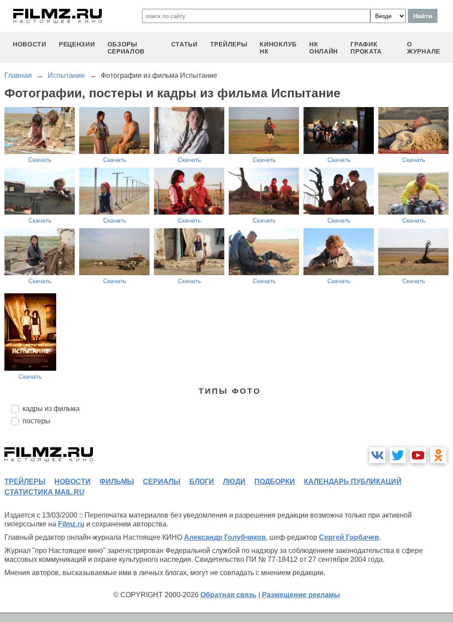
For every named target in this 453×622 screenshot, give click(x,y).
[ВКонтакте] (377, 455)
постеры (36, 421)
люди (234, 481)
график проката (366, 48)
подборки (274, 481)
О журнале (423, 48)
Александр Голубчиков (225, 537)
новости (29, 44)
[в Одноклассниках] (438, 455)
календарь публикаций (353, 481)
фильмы (117, 481)
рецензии (77, 44)
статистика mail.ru (44, 492)
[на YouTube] (418, 455)
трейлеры (229, 44)
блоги (201, 481)
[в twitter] (398, 455)
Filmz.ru (71, 524)
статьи (184, 44)
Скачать (39, 159)
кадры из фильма (51, 408)
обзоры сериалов (126, 48)
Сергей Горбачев (349, 537)
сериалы (161, 481)
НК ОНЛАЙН (323, 48)
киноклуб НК (278, 48)
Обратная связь (228, 595)
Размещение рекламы (301, 595)
